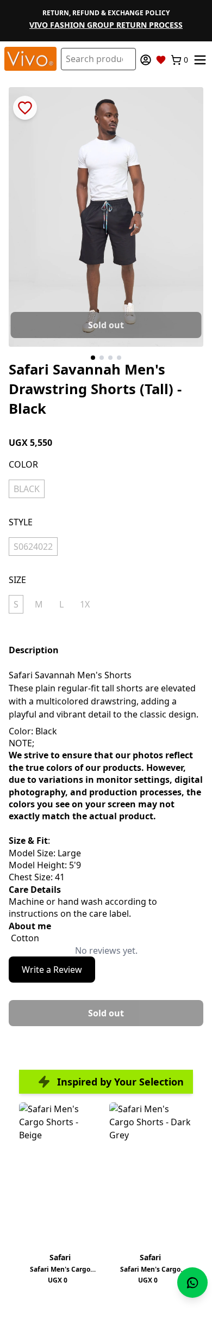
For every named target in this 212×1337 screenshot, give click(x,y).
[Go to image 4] (119, 357)
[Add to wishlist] (25, 108)
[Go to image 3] (110, 357)
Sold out (106, 325)
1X (85, 604)
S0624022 (33, 547)
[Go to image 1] (93, 357)
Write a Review (52, 970)
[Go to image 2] (101, 357)
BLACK (27, 489)
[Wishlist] (160, 59)
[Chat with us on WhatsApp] (192, 1282)
